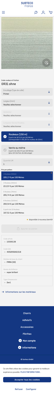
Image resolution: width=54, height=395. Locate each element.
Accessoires (27, 327)
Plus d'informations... (30, 372)
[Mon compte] (43, 12)
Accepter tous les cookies (27, 379)
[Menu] (3, 12)
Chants (27, 313)
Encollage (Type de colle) (13, 90)
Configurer (31, 389)
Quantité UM (8, 160)
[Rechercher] (36, 12)
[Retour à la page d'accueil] (27, 4)
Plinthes (27, 333)
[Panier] (50, 12)
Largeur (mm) (9, 101)
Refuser (19, 389)
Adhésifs (27, 320)
